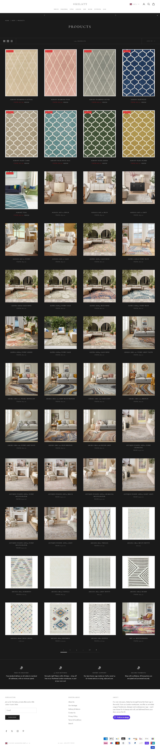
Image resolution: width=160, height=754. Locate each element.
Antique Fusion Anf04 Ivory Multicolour (21, 544)
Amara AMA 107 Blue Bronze (60, 445)
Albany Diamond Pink (60, 99)
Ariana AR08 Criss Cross (21, 638)
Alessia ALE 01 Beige (60, 212)
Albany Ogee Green (99, 160)
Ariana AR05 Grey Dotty (99, 591)
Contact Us (71, 713)
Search (70, 723)
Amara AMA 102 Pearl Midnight (21, 399)
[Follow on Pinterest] (23, 731)
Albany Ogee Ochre (138, 160)
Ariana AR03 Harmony (21, 591)
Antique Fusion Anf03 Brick (60, 494)
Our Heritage (72, 705)
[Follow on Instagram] (18, 731)
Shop (13, 20)
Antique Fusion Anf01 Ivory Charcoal (138, 446)
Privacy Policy (72, 716)
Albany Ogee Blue (138, 99)
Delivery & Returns (74, 709)
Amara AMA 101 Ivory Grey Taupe (138, 352)
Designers (64, 9)
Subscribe (12, 717)
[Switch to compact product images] (12, 41)
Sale (104, 9)
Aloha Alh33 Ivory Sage (60, 305)
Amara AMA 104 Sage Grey (99, 399)
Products (21, 20)
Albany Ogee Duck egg (60, 160)
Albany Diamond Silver (99, 99)
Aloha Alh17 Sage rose (99, 259)
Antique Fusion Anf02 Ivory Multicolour (21, 495)
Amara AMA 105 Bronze (138, 399)
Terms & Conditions (74, 720)
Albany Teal (21, 212)
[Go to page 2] (96, 649)
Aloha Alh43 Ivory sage (60, 352)
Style (71, 9)
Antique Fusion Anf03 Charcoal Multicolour (99, 495)
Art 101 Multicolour (138, 638)
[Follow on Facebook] (6, 731)
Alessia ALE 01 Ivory (21, 259)
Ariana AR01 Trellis (99, 543)
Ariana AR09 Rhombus (60, 638)
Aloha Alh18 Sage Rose (21, 305)
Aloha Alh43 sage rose (99, 352)
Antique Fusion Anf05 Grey (60, 543)
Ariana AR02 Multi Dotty (138, 543)
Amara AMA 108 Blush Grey (99, 445)
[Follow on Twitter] (12, 731)
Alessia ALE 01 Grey (138, 212)
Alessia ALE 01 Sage (60, 259)
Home (7, 20)
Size (84, 9)
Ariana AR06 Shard (138, 591)
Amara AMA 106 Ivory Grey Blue (21, 445)
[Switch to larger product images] (4, 41)
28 (90, 650)
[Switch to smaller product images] (8, 41)
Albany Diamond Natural (21, 99)
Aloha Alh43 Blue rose (99, 305)
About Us (71, 702)
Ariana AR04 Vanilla (60, 591)
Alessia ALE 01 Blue (99, 212)
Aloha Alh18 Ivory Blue (138, 259)
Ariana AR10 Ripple (99, 638)
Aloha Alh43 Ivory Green (21, 352)
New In (56, 9)
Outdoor (97, 9)
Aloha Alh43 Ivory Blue (138, 305)
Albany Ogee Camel (21, 160)
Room (90, 9)
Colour (78, 9)
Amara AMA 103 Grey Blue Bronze (60, 399)
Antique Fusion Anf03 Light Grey (138, 494)
